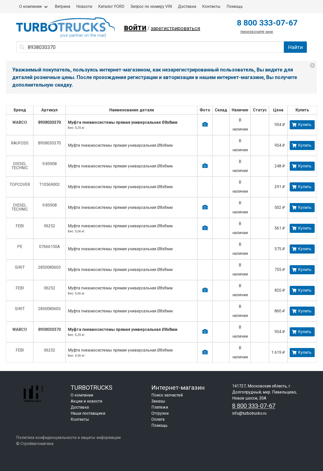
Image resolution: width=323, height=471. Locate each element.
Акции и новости (86, 401)
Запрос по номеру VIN (151, 6)
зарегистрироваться (175, 28)
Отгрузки (160, 413)
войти (135, 27)
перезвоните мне (256, 31)
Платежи (159, 407)
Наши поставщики (88, 413)
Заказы (158, 401)
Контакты (211, 6)
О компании (30, 6)
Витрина (62, 6)
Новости (84, 6)
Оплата (158, 419)
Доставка (187, 6)
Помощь (235, 6)
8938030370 (49, 122)
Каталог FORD (111, 6)
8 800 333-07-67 (267, 23)
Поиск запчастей (167, 395)
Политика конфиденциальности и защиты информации (68, 437)
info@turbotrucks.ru (249, 413)
